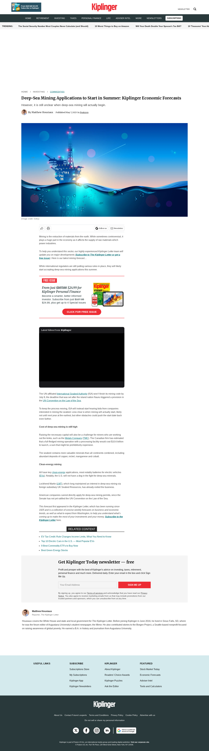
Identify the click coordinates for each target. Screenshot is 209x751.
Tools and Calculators (151, 689)
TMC (85, 438)
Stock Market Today (150, 672)
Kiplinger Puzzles (113, 683)
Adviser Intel (123, 18)
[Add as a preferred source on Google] (124, 733)
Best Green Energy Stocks (54, 550)
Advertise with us (147, 718)
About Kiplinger (112, 672)
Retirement (42, 18)
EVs (42, 476)
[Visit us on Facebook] (86, 733)
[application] (81, 357)
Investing (59, 18)
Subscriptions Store (79, 672)
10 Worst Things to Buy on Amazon (112, 26)
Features (84, 112)
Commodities (57, 92)
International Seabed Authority (72, 394)
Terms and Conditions (99, 718)
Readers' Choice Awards (117, 678)
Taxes (73, 18)
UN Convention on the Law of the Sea (62, 400)
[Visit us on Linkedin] (107, 733)
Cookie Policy (132, 718)
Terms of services (95, 593)
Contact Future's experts (76, 718)
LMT (59, 484)
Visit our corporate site (140, 745)
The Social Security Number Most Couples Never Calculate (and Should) (53, 26)
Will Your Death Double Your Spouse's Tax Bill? (158, 26)
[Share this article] (42, 228)
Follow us (103, 228)
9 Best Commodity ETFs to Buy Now (59, 546)
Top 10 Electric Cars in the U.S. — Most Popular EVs (67, 541)
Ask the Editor (112, 689)
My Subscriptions (78, 678)
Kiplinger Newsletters (80, 689)
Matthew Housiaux (42, 112)
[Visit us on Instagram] (97, 733)
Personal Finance (91, 18)
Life (108, 18)
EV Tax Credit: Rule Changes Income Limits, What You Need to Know (76, 536)
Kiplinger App (76, 683)
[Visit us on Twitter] (76, 733)
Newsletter (118, 228)
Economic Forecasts (150, 678)
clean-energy (58, 472)
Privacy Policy (117, 718)
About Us (58, 718)
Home (24, 92)
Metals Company (73, 438)
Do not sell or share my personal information (105, 723)
